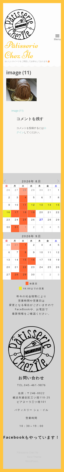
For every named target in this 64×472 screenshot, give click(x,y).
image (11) (17, 110)
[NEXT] (58, 181)
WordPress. (32, 461)
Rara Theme (34, 457)
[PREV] (5, 181)
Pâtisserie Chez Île (21, 50)
